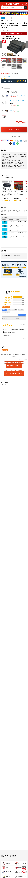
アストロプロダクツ (4, 30)
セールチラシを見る (14, 372)
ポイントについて (9, 76)
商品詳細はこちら (5, 222)
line (17, 143)
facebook (14, 143)
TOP (2, 210)
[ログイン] (22, 4)
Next (27, 44)
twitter (10, 143)
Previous (1, 44)
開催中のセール (14, 364)
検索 (25, 7)
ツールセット (6, 211)
